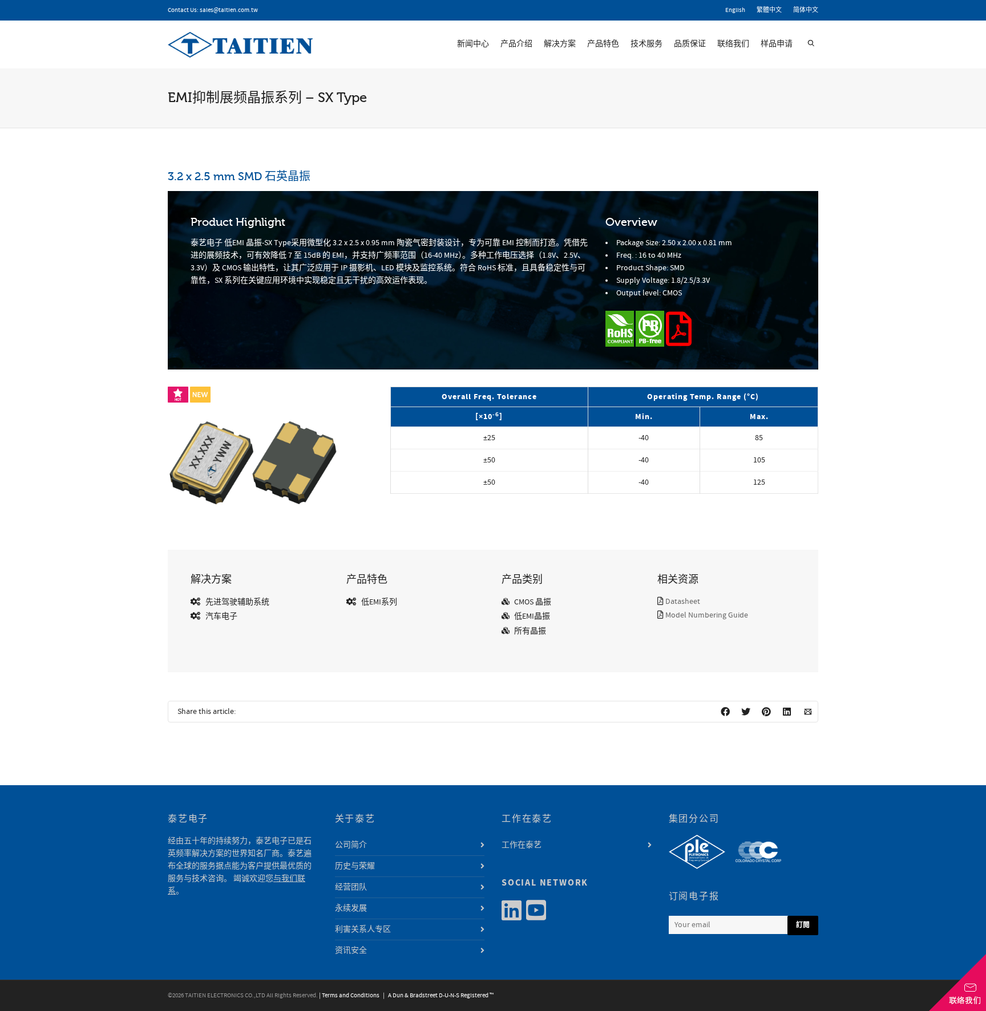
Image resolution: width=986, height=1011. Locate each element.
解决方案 (560, 44)
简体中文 (805, 10)
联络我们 (733, 44)
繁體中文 (769, 10)
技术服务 (646, 44)
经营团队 (351, 887)
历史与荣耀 (355, 866)
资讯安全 (351, 950)
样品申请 (777, 44)
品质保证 (690, 44)
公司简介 (351, 845)
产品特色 (603, 44)
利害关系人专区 (363, 929)
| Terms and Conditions (349, 996)
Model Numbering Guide (706, 615)
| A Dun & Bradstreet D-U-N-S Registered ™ (437, 996)
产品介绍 (516, 44)
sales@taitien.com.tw (229, 10)
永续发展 (351, 908)
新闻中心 (473, 44)
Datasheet (682, 601)
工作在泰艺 (522, 845)
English (735, 10)
